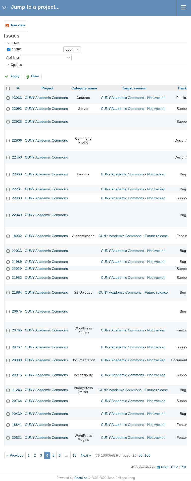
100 (147, 455)
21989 (17, 262)
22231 (17, 189)
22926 (17, 121)
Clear (35, 76)
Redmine (80, 478)
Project (47, 88)
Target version (134, 88)
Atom (164, 467)
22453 (17, 157)
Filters (15, 43)
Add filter (12, 57)
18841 (17, 425)
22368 (17, 174)
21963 (17, 278)
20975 (17, 375)
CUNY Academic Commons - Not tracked (133, 98)
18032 (17, 236)
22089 (17, 198)
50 (141, 455)
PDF (184, 467)
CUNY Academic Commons (46, 98)
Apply (14, 76)
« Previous (15, 455)
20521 (17, 438)
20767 (17, 347)
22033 (17, 251)
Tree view (17, 25)
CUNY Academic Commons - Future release (133, 236)
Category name (84, 88)
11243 (17, 390)
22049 (17, 215)
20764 (17, 401)
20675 (17, 311)
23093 (17, 109)
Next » (86, 455)
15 (75, 455)
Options (16, 65)
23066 (17, 98)
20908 (17, 360)
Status (16, 49)
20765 (17, 330)
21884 (17, 292)
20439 (17, 414)
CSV (174, 467)
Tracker (184, 88)
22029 (17, 269)
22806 (17, 140)
